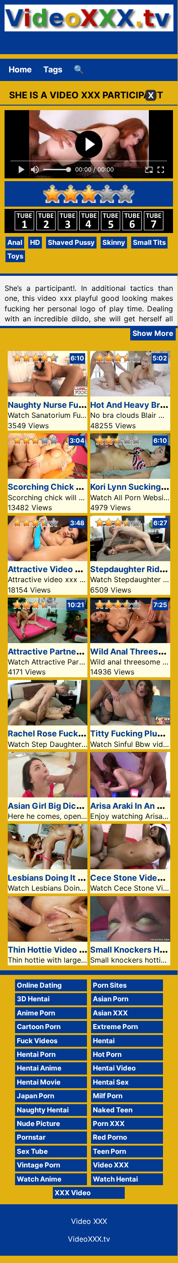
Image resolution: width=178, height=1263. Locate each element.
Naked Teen (112, 1110)
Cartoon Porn (39, 1026)
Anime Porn (36, 1013)
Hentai (104, 1040)
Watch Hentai (115, 1179)
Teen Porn (109, 1151)
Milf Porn (107, 1095)
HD (35, 242)
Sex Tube (32, 1151)
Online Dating (39, 985)
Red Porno (110, 1137)
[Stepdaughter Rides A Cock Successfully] (130, 558)
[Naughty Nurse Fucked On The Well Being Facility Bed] (48, 393)
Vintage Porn (38, 1165)
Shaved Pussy (71, 242)
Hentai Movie (39, 1082)
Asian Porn (110, 998)
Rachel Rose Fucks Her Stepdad (70, 733)
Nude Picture (38, 1123)
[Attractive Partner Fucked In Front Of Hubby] (48, 640)
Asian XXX (110, 1013)
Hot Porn (107, 1054)
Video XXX (111, 1165)
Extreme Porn (115, 1026)
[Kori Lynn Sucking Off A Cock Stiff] (130, 476)
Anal (14, 242)
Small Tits (149, 242)
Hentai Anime (39, 1068)
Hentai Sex (111, 1082)
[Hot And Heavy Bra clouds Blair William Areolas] (130, 393)
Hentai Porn (36, 1054)
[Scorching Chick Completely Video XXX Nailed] (48, 476)
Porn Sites (110, 985)
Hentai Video (114, 1068)
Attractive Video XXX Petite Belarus (79, 569)
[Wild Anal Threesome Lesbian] (130, 640)
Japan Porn (35, 1095)
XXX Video (73, 1192)
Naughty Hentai (43, 1110)
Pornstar (31, 1137)
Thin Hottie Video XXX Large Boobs (77, 949)
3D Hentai (33, 998)
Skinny (113, 242)
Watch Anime (39, 1179)
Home (20, 69)
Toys (15, 256)
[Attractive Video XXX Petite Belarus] (48, 558)
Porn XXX (109, 1123)
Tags (52, 69)
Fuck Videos (37, 1040)
